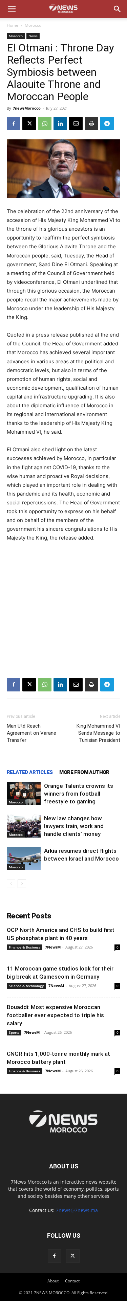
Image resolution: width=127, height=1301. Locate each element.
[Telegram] (107, 123)
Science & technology (26, 985)
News (33, 35)
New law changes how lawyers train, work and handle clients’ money (74, 826)
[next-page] (22, 884)
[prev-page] (11, 884)
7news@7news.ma (77, 1210)
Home (12, 25)
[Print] (91, 123)
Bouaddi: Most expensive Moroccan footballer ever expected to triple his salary (55, 1015)
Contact (72, 1281)
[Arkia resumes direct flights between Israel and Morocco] (24, 858)
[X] (29, 123)
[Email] (76, 123)
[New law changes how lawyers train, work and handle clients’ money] (24, 826)
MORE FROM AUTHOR (84, 772)
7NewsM (53, 947)
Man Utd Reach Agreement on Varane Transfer (31, 733)
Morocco (33, 25)
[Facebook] (13, 123)
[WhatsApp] (44, 123)
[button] (11, 9)
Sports (14, 1032)
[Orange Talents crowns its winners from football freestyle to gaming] (24, 793)
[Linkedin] (60, 123)
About (53, 1281)
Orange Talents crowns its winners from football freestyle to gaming (78, 793)
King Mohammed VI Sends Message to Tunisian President (98, 733)
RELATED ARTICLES (29, 772)
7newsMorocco (27, 108)
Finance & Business (24, 947)
